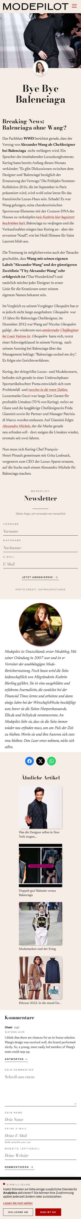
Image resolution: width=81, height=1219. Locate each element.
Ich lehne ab (18, 1212)
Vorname (11, 524)
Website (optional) (22, 1148)
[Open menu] (74, 5)
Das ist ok (48, 1212)
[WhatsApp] (51, 761)
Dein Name (14, 1112)
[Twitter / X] (40, 761)
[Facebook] (29, 761)
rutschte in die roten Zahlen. (48, 390)
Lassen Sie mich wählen (18, 1203)
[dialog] (40, 1199)
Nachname (12, 540)
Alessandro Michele (16, 426)
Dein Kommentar (19, 1070)
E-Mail (9, 557)
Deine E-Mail (16, 1128)
